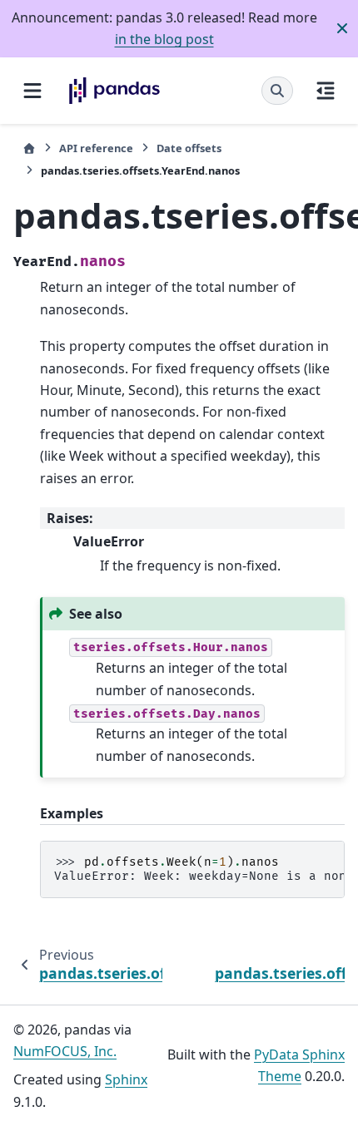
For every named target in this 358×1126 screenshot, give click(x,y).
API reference (96, 148)
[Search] (277, 91)
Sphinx (126, 1079)
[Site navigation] (32, 91)
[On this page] (325, 91)
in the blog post (164, 39)
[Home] (29, 148)
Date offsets (189, 148)
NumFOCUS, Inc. (65, 1051)
